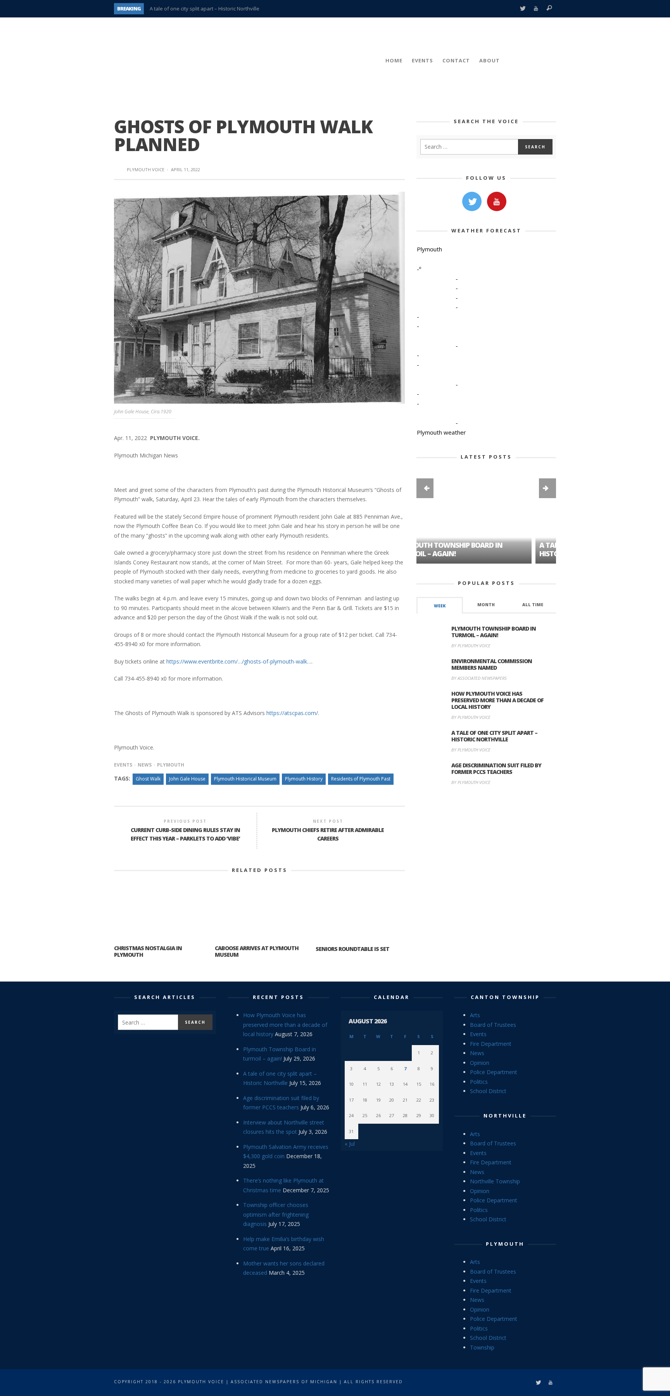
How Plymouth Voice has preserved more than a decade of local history (497, 700)
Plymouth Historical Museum (245, 778)
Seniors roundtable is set (352, 948)
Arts (475, 1015)
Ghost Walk (148, 778)
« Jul (350, 1143)
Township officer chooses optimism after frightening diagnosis (276, 1214)
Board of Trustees (493, 1024)
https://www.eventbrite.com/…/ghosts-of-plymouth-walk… (238, 661)
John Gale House (187, 778)
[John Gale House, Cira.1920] (259, 297)
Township (482, 1347)
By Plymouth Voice (470, 645)
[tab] (439, 605)
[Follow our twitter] (472, 201)
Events (123, 765)
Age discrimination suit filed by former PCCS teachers (496, 768)
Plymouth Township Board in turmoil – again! (493, 632)
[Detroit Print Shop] (486, 828)
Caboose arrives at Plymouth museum (257, 951)
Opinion (479, 1062)
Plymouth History (304, 778)
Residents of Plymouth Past (360, 778)
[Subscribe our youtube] (496, 201)
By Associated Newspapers (479, 678)
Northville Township (495, 1181)
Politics (479, 1081)
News (145, 765)
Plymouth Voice (145, 169)
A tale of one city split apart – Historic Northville (204, 8)
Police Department (493, 1072)
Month (486, 604)
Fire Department (490, 1043)
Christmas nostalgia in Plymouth (148, 951)
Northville (505, 1115)
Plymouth (170, 765)
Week (440, 606)
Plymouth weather (441, 432)
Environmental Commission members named (491, 664)
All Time (532, 604)
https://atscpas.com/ (292, 713)
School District (488, 1091)
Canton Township (505, 997)
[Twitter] (522, 8)
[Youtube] (536, 8)
